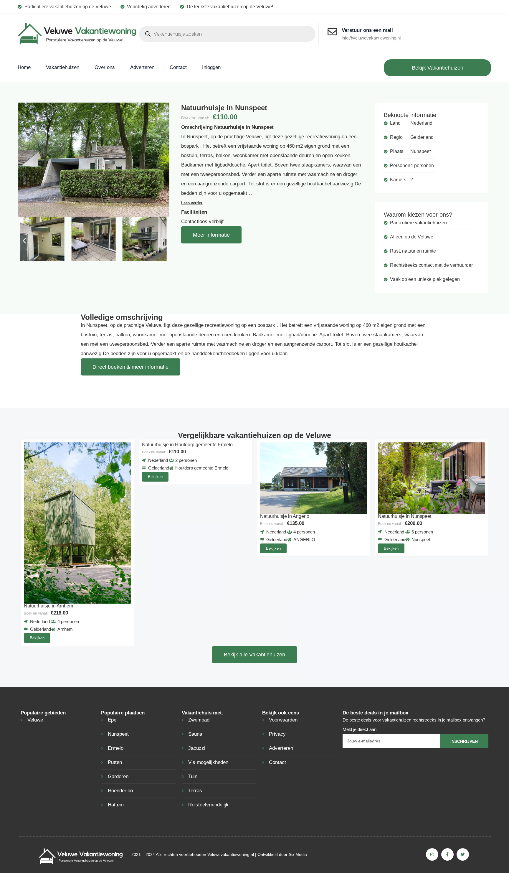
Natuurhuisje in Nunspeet (404, 516)
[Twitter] (463, 854)
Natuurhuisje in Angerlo (284, 516)
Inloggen (211, 67)
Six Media (298, 854)
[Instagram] (432, 854)
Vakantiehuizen (62, 67)
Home (24, 67)
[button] (24, 240)
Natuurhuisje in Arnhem (48, 605)
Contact (178, 67)
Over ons (105, 67)
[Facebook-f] (447, 854)
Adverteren (142, 67)
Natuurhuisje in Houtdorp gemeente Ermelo (187, 444)
